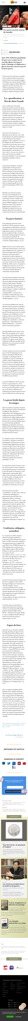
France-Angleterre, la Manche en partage (17, 904)
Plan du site (19, 992)
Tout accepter (10, 1016)
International (5, 990)
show (13, 54)
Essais (11, 983)
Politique (5, 983)
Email (5, 787)
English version (5, 50)
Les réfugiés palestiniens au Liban (17, 922)
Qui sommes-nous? (21, 983)
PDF (10, 52)
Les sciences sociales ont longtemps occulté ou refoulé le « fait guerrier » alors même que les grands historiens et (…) (13, 893)
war (10, 54)
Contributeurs (20, 988)
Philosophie (5, 992)
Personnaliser (18, 1016)
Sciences (4, 996)
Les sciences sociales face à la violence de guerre (13, 885)
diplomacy (4, 54)
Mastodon (11, 1006)
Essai (4, 843)
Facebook (17, 1002)
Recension (5, 26)
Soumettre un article (21, 986)
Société (4, 984)
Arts (3, 988)
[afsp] (12, 968)
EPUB (14, 52)
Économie (5, 986)
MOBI (18, 52)
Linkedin (17, 1006)
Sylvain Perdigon (14, 925)
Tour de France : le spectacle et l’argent (14, 846)
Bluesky (11, 1004)
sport (8, 54)
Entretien (5, 882)
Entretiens (12, 986)
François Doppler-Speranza (11, 43)
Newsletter (11, 1002)
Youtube (17, 1004)
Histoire (9, 26)
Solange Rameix (13, 907)
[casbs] (5, 968)
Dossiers (12, 988)
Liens (18, 990)
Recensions (12, 984)
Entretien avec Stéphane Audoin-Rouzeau (13, 889)
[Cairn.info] (20, 968)
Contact (18, 984)
